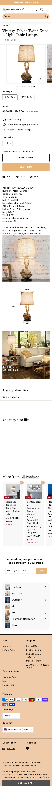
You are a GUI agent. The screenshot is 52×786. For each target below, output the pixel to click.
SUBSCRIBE (26, 418)
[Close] (47, 392)
